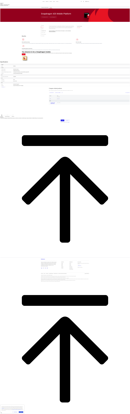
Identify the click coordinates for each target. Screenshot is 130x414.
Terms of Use (42, 273)
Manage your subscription (80, 267)
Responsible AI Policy (56, 273)
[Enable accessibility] (1, 412)
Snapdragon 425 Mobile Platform (53, 103)
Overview (51, 7)
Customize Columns (57, 92)
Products (62, 263)
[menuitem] (65, 8)
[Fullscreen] (62, 92)
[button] (62, 273)
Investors (70, 265)
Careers (70, 264)
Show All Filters (51, 92)
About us (70, 263)
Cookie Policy (47, 273)
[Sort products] (50, 98)
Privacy (44, 273)
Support (62, 264)
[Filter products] (57, 98)
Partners (62, 265)
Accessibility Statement (51, 273)
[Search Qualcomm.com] (81, 1)
